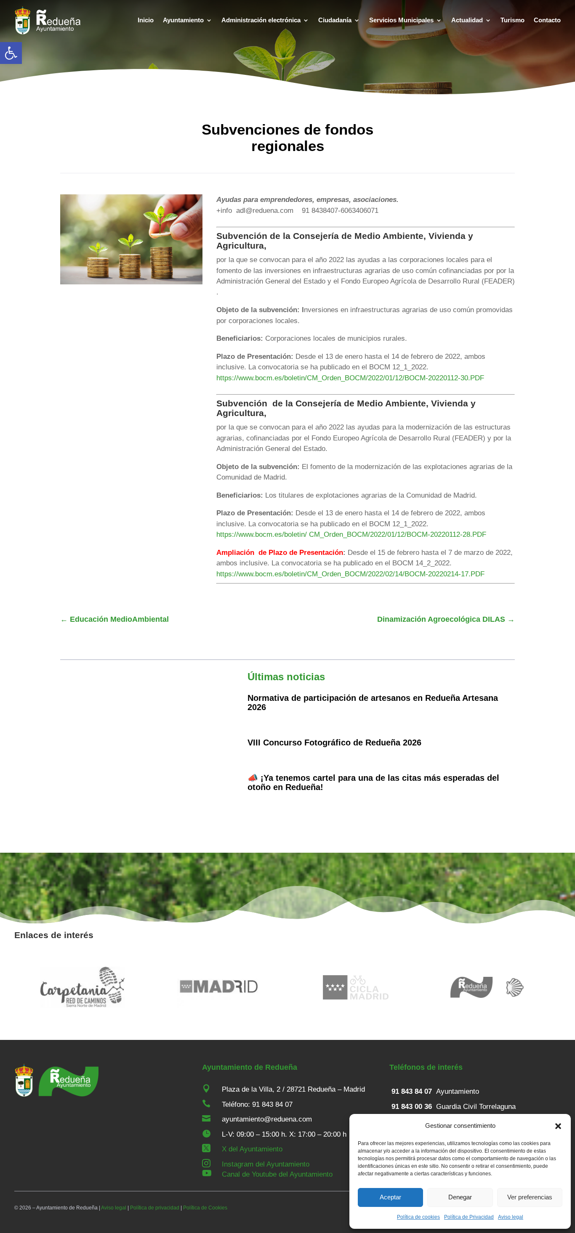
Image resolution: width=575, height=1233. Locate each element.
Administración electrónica (261, 20)
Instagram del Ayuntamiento (265, 1164)
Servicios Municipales (401, 20)
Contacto (547, 20)
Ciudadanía (334, 20)
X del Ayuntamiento (252, 1149)
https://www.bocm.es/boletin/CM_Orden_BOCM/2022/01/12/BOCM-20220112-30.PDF (350, 378)
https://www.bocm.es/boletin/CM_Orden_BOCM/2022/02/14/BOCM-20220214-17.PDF (350, 574)
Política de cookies (418, 1217)
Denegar (460, 1197)
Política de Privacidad (469, 1217)
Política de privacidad (154, 1208)
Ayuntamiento (183, 20)
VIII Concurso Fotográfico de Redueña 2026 (334, 742)
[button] (11, 53)
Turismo (512, 20)
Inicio (146, 20)
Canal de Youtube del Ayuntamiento (277, 1174)
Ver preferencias (529, 1197)
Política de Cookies (205, 1208)
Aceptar (390, 1197)
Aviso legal (510, 1217)
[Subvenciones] (131, 282)
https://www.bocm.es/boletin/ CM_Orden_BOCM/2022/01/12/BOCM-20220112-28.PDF (351, 534)
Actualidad (467, 20)
